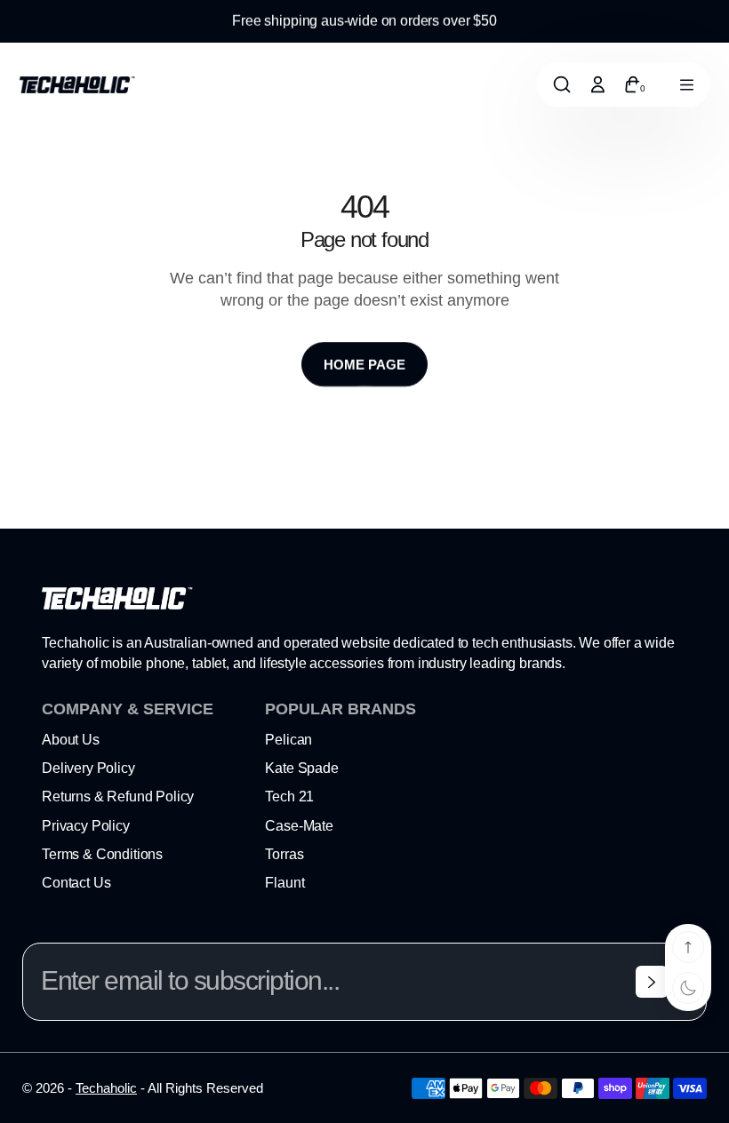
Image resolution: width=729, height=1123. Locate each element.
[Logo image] (77, 84)
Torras (284, 854)
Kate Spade (301, 768)
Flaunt (284, 882)
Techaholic (106, 1087)
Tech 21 (289, 796)
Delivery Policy (88, 768)
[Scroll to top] (688, 947)
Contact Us (76, 882)
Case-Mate (299, 825)
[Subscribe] (651, 982)
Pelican (288, 739)
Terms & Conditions (102, 854)
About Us (71, 739)
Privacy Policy (86, 825)
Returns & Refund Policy (118, 796)
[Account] (597, 84)
